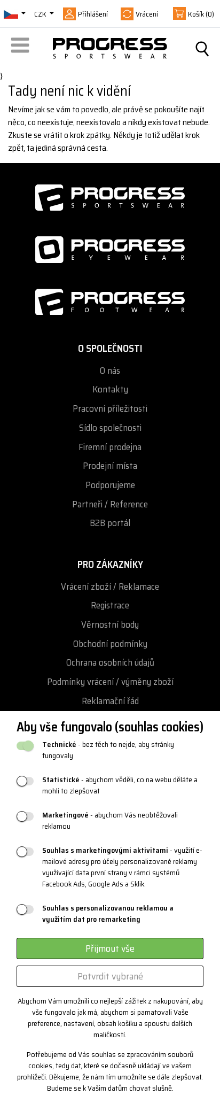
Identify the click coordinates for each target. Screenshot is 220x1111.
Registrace (110, 605)
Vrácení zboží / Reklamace (110, 587)
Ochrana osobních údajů (110, 662)
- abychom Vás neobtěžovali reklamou (110, 820)
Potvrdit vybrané (110, 976)
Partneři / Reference (110, 504)
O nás (110, 371)
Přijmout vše (110, 948)
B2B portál (110, 523)
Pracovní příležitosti (110, 409)
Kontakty (110, 389)
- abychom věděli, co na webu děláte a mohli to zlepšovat (120, 785)
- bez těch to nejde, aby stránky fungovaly (108, 750)
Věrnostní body (110, 625)
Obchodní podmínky (110, 644)
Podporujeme (110, 485)
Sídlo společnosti (110, 428)
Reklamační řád (110, 701)
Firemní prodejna (110, 447)
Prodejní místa (110, 466)
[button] (22, 49)
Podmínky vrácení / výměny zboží (110, 682)
